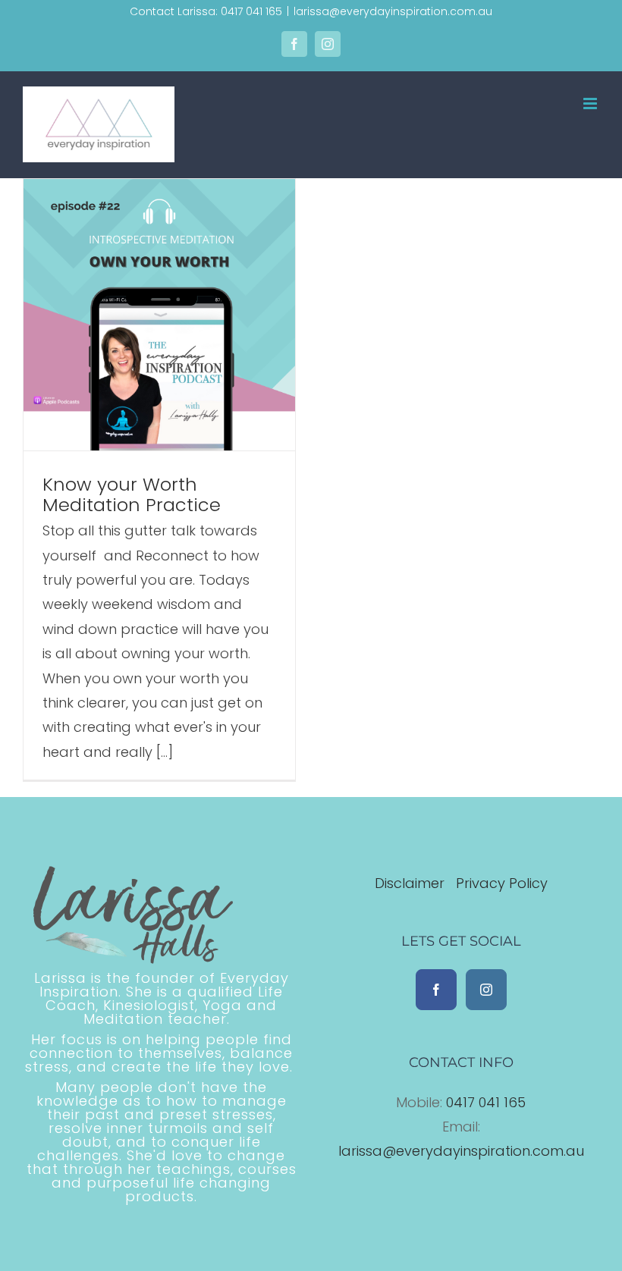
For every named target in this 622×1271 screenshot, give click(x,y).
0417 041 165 (486, 1102)
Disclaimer (411, 883)
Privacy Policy (502, 883)
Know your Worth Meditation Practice (131, 494)
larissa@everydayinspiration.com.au (393, 11)
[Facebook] (436, 989)
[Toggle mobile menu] (591, 103)
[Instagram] (486, 989)
